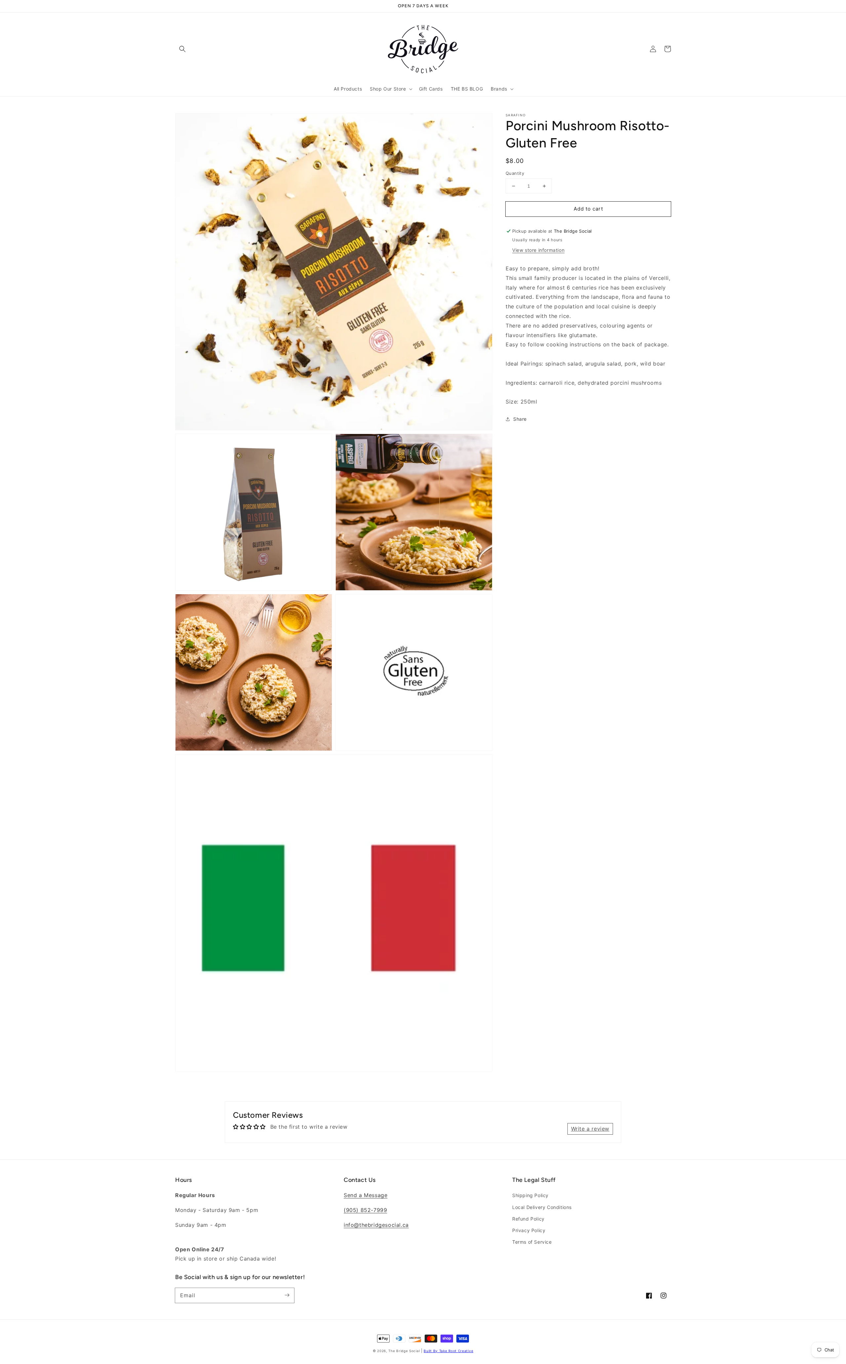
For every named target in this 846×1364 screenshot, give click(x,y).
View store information (538, 250)
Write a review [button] (590, 1128)
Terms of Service (532, 1242)
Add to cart (588, 209)
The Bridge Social (404, 1351)
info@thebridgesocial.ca (376, 1225)
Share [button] (520, 419)
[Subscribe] (287, 1295)
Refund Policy (528, 1219)
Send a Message (365, 1195)
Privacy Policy (528, 1230)
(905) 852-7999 (365, 1210)
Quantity (515, 173)
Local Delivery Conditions (542, 1207)
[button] (182, 49)
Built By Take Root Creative (448, 1351)
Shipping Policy (530, 1195)
